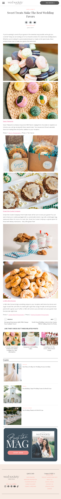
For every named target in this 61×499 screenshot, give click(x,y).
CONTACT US (49, 484)
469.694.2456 (49, 475)
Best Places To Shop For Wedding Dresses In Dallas (36, 367)
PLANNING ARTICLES (30, 482)
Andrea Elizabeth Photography (40, 315)
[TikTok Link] (17, 486)
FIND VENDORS (49, 3)
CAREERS (49, 488)
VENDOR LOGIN (49, 486)
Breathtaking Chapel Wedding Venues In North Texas (37, 388)
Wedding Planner (27, 408)
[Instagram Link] (5, 486)
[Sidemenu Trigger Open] (3, 2)
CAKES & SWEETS (30, 9)
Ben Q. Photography (14, 133)
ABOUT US (49, 479)
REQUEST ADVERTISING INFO (49, 477)
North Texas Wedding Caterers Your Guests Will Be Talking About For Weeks (44, 323)
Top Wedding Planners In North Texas (33, 410)
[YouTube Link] (14, 486)
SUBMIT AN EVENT (30, 484)
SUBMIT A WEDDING (30, 486)
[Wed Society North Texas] (15, 3)
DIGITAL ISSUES (49, 482)
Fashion (25, 364)
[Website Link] (11, 480)
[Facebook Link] (8, 486)
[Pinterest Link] (11, 486)
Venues (24, 386)
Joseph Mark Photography (16, 315)
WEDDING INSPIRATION (30, 479)
